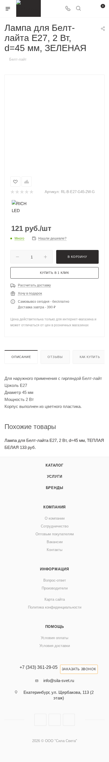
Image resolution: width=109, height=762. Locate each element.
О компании (55, 518)
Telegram (55, 720)
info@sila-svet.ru (58, 680)
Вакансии (55, 542)
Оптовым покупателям (54, 534)
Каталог (54, 465)
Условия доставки (54, 646)
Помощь (54, 627)
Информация (54, 569)
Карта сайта (54, 599)
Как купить (90, 357)
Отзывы (55, 357)
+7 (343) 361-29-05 (39, 667)
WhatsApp (69, 720)
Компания (54, 507)
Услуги (54, 476)
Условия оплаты (54, 638)
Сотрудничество (54, 526)
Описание (21, 357)
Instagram (40, 720)
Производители (55, 588)
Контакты (54, 550)
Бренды (54, 488)
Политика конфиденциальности (54, 607)
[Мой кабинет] (88, 8)
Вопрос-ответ (54, 580)
